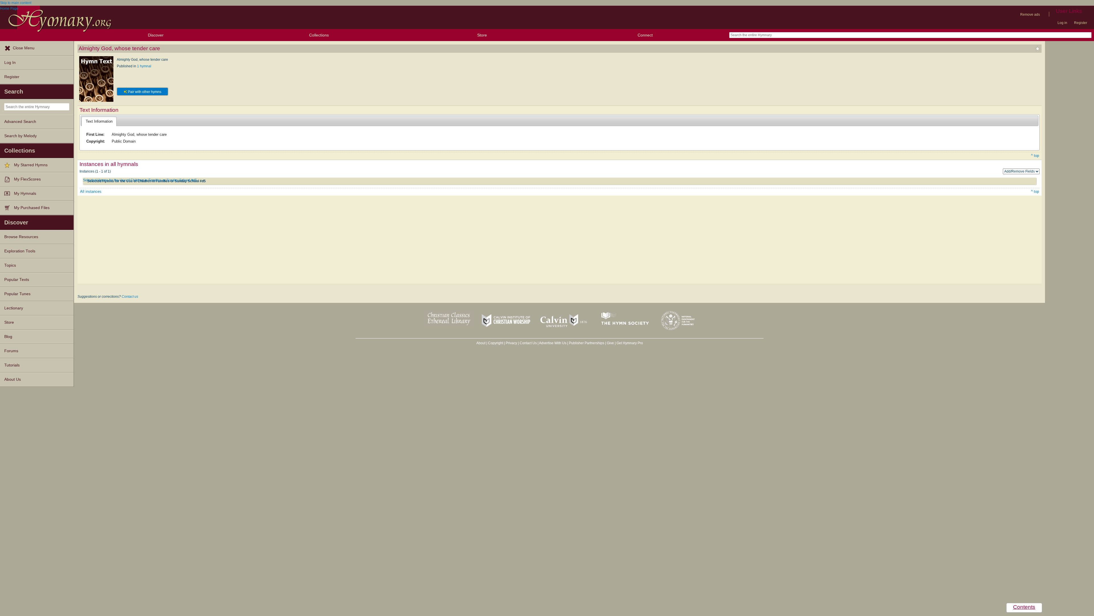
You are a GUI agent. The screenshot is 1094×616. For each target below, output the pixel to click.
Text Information (99, 121)
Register (1080, 23)
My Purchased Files (32, 208)
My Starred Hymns (31, 165)
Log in (1062, 23)
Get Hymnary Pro (630, 343)
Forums (11, 351)
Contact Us (528, 343)
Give (610, 343)
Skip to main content (15, 3)
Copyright (495, 343)
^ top (1035, 155)
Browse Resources (21, 237)
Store (482, 35)
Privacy (511, 343)
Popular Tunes (17, 294)
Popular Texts (16, 279)
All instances (90, 191)
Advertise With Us (552, 343)
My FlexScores (27, 179)
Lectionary (13, 308)
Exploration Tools (19, 251)
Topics (10, 265)
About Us (12, 379)
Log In (10, 62)
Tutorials (12, 365)
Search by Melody (20, 136)
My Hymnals (25, 193)
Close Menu (23, 48)
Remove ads (1030, 15)
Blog (8, 337)
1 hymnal (144, 66)
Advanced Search (20, 121)
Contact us (130, 297)
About (480, 343)
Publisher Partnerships (586, 343)
